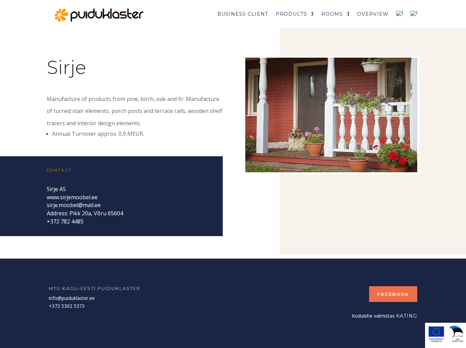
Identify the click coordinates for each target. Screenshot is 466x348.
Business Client (242, 14)
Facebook (393, 294)
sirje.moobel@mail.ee (74, 205)
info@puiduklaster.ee (72, 298)
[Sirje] (331, 170)
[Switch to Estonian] (399, 14)
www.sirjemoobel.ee (72, 197)
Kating (406, 316)
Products (291, 14)
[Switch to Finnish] (413, 14)
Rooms (332, 14)
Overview (373, 14)
